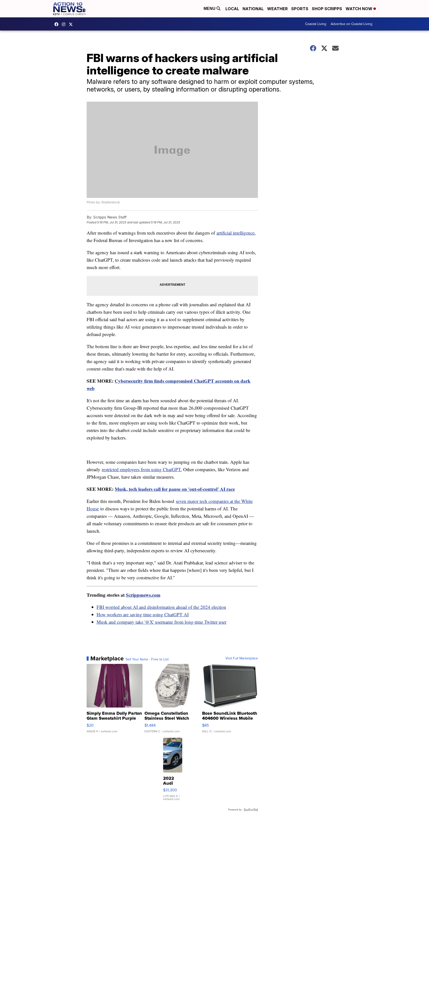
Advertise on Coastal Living (351, 24)
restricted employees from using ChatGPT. (142, 469)
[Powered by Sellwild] (251, 809)
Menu (210, 8)
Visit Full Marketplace (241, 658)
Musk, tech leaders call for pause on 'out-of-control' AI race (175, 489)
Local (232, 8)
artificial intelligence (235, 233)
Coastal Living (315, 24)
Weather (277, 8)
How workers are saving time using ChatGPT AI (143, 614)
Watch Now (359, 8)
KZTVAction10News (57, 24)
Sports (299, 8)
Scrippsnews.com (143, 594)
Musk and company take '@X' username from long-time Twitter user (161, 622)
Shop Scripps (327, 8)
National (253, 8)
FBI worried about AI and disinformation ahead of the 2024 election (161, 607)
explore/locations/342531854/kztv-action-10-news (65, 24)
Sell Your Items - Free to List (147, 659)
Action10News (72, 24)
